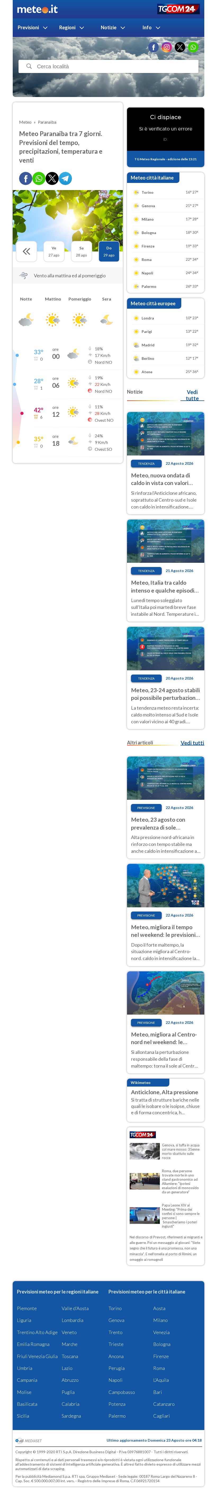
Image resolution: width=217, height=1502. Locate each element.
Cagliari (161, 1416)
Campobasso (121, 1392)
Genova (116, 1320)
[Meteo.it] (37, 9)
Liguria (24, 1320)
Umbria (24, 1368)
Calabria (70, 1404)
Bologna (161, 1344)
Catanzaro (164, 1404)
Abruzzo (70, 1380)
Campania (27, 1380)
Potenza (116, 1404)
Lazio (67, 1368)
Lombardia (72, 1320)
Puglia (68, 1392)
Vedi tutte (192, 395)
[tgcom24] (178, 9)
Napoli (115, 1380)
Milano (160, 1320)
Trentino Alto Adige (37, 1332)
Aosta (159, 1308)
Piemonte (27, 1308)
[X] (180, 47)
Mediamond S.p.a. (56, 1476)
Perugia (116, 1368)
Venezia (161, 1332)
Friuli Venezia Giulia (37, 1356)
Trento (115, 1332)
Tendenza (146, 464)
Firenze (161, 1356)
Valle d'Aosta (75, 1308)
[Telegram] (65, 178)
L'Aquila (161, 1380)
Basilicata (27, 1404)
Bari (157, 1392)
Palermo (117, 1416)
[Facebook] (153, 47)
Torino (115, 1308)
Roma (159, 1368)
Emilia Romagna (33, 1344)
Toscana (70, 1356)
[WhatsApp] (193, 47)
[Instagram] (166, 47)
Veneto (69, 1332)
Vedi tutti (192, 743)
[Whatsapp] (39, 178)
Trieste (116, 1344)
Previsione (146, 808)
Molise (24, 1392)
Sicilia (23, 1416)
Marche (70, 1344)
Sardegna (71, 1416)
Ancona (116, 1356)
